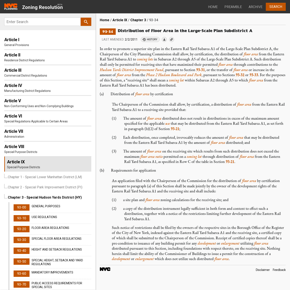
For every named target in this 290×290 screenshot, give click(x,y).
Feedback (279, 270)
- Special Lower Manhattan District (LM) (45, 177)
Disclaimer (263, 270)
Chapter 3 (138, 20)
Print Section (164, 39)
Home (213, 7)
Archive (255, 7)
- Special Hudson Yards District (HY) (45, 197)
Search (275, 7)
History (152, 39)
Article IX (120, 20)
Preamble (233, 7)
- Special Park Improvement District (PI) (45, 187)
